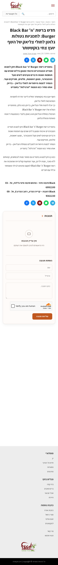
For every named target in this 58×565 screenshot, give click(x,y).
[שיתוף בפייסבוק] (26, 60)
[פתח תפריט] (53, 5)
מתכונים (50, 471)
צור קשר (50, 531)
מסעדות (50, 467)
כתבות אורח (48, 510)
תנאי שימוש (49, 535)
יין (52, 458)
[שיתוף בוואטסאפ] (46, 60)
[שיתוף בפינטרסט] (39, 60)
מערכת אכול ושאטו (29, 53)
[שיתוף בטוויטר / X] (33, 60)
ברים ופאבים (48, 488)
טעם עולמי (49, 519)
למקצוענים (49, 523)
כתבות (48, 22)
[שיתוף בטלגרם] (52, 60)
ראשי (53, 22)
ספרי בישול (49, 514)
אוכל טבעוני (40, 22)
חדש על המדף (48, 462)
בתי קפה (50, 484)
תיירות (51, 497)
